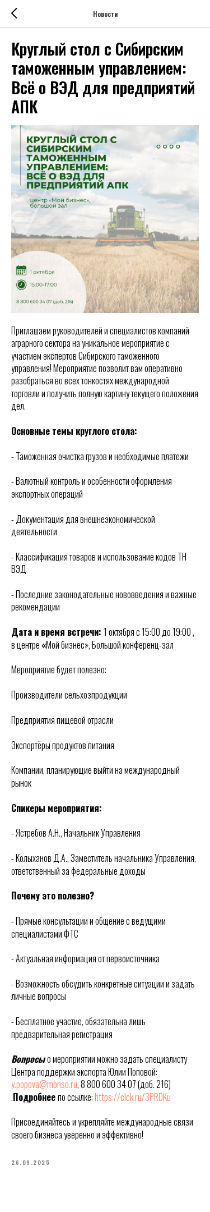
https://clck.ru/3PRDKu (133, 1097)
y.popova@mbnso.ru (44, 1084)
